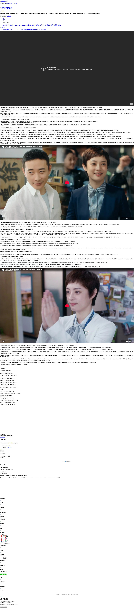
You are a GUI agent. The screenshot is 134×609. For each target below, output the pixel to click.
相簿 (3, 18)
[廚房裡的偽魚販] (0, 514)
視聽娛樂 (9, 16)
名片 (3, 20)
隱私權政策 (73, 594)
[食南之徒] (0, 525)
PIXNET (59, 594)
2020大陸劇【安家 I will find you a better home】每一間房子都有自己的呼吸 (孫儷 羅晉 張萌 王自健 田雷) (32, 25)
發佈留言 (2, 457)
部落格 (4, 19)
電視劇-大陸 (9, 447)
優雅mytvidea (2, 437)
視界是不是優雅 (6, 8)
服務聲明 (77, 594)
